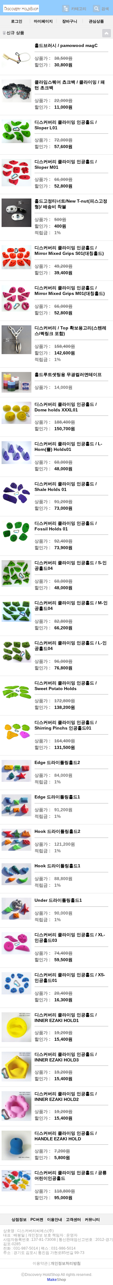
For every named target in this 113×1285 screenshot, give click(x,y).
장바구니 (69, 21)
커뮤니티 (92, 1219)
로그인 (16, 21)
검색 (105, 9)
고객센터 (73, 1219)
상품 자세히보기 (57, 56)
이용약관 (40, 1263)
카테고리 (78, 9)
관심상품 (96, 21)
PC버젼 (36, 1219)
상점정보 (19, 1219)
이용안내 (54, 1219)
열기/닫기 (106, 33)
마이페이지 (43, 21)
